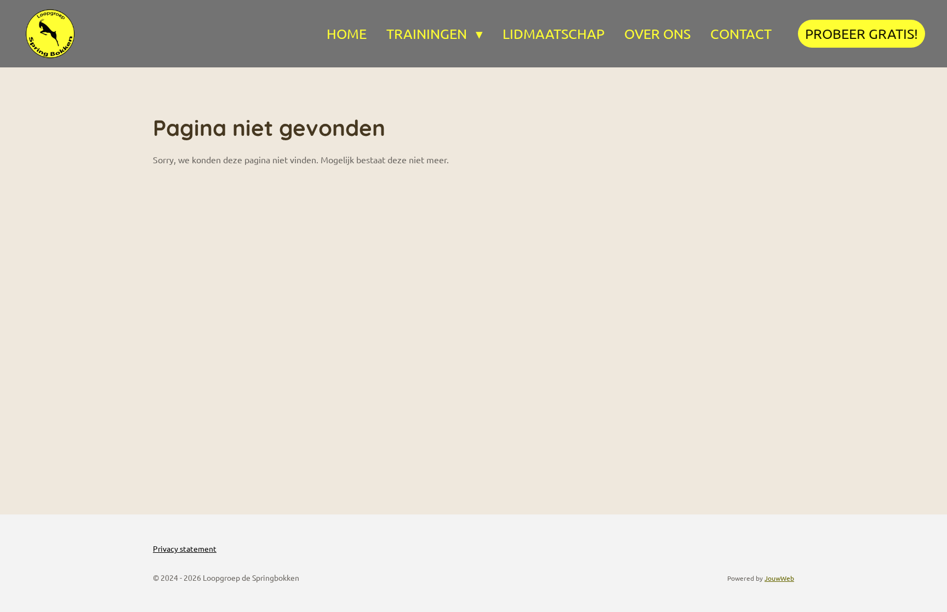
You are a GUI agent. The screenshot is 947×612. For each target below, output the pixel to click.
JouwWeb (779, 578)
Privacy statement (184, 548)
